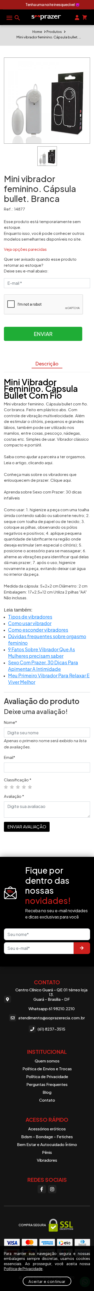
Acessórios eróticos (47, 1128)
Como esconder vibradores (38, 630)
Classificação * (17, 779)
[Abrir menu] (9, 17)
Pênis (47, 1152)
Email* (9, 757)
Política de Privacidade (47, 1076)
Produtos (54, 32)
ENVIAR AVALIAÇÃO (26, 826)
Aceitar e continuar (47, 1281)
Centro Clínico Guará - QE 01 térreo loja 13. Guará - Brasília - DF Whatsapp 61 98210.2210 (51, 999)
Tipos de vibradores (30, 617)
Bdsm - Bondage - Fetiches (47, 1136)
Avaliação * (14, 796)
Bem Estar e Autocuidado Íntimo (47, 1144)
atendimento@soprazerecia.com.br (51, 1017)
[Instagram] (52, 1189)
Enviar (43, 333)
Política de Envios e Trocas (47, 1068)
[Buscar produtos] (17, 17)
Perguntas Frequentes (47, 1084)
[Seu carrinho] (84, 17)
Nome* (10, 722)
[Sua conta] (77, 17)
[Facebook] (42, 1189)
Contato (47, 1099)
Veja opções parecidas (25, 249)
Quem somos (47, 1060)
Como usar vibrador (29, 623)
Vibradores (47, 1160)
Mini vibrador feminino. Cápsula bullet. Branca (49, 37)
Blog (47, 1092)
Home (37, 32)
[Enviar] (81, 948)
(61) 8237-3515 (51, 1028)
